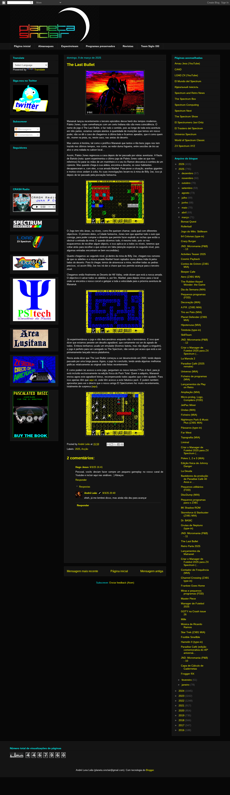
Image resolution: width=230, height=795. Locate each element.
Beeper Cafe (188, 271)
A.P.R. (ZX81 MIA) (191, 307)
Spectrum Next (183, 110)
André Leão (90, 493)
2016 (182, 730)
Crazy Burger (188, 241)
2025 (77, 449)
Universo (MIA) (189, 371)
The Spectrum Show (186, 116)
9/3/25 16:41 (96, 467)
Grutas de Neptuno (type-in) (192, 527)
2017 (182, 725)
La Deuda (186, 471)
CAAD (178, 69)
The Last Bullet (189, 541)
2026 (182, 164)
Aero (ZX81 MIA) (190, 276)
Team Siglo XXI (150, 46)
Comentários (25, 134)
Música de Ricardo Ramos (191, 626)
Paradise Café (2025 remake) (192, 365)
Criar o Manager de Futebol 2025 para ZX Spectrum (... (195, 350)
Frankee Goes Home (193, 585)
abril (184, 212)
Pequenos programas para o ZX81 (193, 501)
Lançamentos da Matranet (190, 552)
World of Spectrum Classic (190, 140)
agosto (186, 192)
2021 (182, 705)
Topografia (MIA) (190, 437)
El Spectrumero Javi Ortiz (189, 122)
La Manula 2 (188, 358)
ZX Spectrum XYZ (185, 145)
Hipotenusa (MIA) (191, 324)
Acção (84, 449)
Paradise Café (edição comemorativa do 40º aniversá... (194, 649)
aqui (91, 380)
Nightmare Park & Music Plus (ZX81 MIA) (194, 421)
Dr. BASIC (186, 520)
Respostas (84, 486)
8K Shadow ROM (191, 507)
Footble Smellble (190, 637)
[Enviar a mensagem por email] (108, 444)
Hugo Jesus (82, 467)
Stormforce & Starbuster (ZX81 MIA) (194, 514)
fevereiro (187, 679)
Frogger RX (187, 673)
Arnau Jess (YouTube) (187, 63)
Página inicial (22, 46)
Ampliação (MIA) (190, 392)
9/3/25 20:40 (108, 493)
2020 (182, 710)
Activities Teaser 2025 (193, 254)
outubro (186, 182)
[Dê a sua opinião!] (112, 444)
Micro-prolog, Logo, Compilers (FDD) (192, 398)
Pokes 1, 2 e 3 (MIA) (192, 458)
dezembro (188, 173)
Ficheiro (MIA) (189, 414)
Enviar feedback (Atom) (121, 582)
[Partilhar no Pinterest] (122, 444)
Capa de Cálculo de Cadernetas (192, 667)
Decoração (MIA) (190, 302)
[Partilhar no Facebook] (118, 444)
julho (185, 197)
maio (185, 207)
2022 (182, 700)
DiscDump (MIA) (190, 494)
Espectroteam (69, 46)
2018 (182, 720)
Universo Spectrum (185, 134)
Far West (186, 432)
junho (185, 202)
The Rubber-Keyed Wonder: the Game (193, 283)
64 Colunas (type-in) (192, 236)
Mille (183, 619)
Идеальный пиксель (186, 87)
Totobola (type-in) (191, 329)
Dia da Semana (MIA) (193, 289)
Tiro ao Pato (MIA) (191, 312)
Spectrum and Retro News (190, 92)
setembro (187, 188)
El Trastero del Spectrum (189, 128)
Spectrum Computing (187, 104)
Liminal (185, 442)
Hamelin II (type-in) (192, 641)
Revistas (128, 46)
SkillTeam (186, 334)
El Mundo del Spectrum (188, 81)
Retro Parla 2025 (190, 546)
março (186, 217)
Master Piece (188, 598)
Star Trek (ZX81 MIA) (193, 632)
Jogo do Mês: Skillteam (194, 231)
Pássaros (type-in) (191, 427)
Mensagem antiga (151, 571)
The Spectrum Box (185, 98)
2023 (182, 695)
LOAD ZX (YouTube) (186, 75)
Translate (39, 69)
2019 (182, 715)
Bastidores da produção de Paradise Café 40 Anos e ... (194, 478)
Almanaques (46, 46)
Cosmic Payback (190, 259)
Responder (81, 480)
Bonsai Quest (188, 221)
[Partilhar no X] (115, 444)
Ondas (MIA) (188, 409)
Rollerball (186, 226)
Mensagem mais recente (82, 571)
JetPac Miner (188, 405)
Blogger (150, 770)
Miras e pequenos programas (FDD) (192, 592)
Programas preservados (100, 46)
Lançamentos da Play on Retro (193, 386)
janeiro (186, 684)
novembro (188, 178)
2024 (182, 690)
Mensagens (24, 129)
